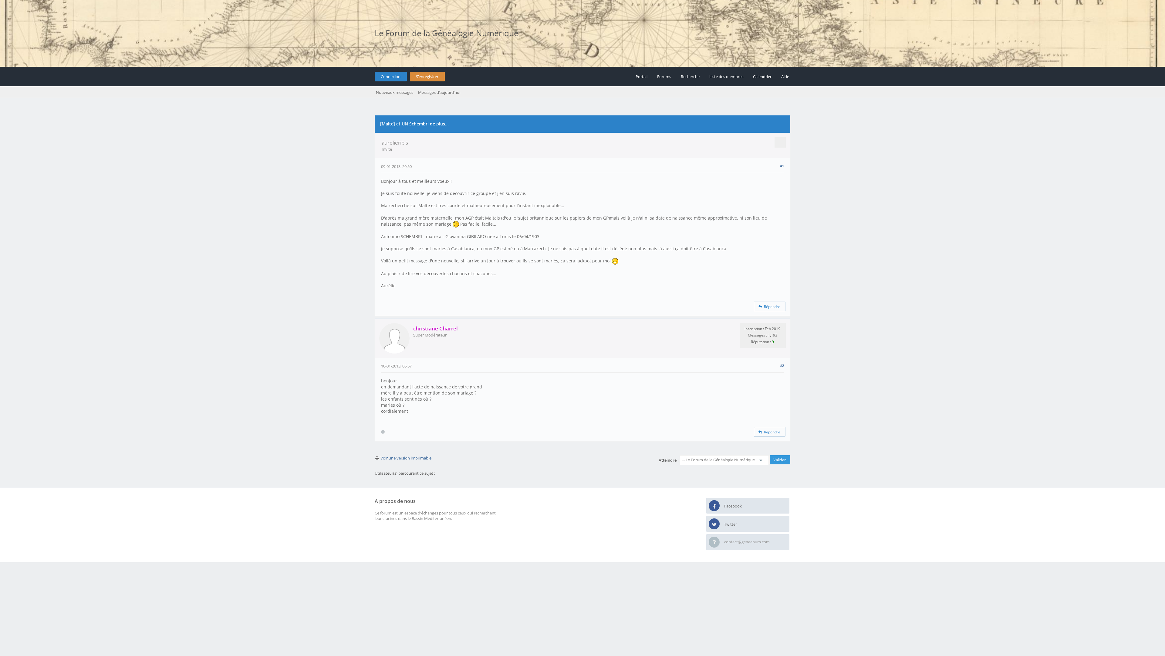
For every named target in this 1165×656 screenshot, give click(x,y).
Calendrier (762, 76)
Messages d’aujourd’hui (439, 92)
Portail (641, 76)
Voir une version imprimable (405, 458)
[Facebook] (714, 506)
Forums (664, 76)
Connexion (390, 76)
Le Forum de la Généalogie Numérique (446, 33)
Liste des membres (726, 76)
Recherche (690, 76)
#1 (782, 166)
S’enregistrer (427, 76)
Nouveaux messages (394, 92)
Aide (785, 76)
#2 (782, 365)
